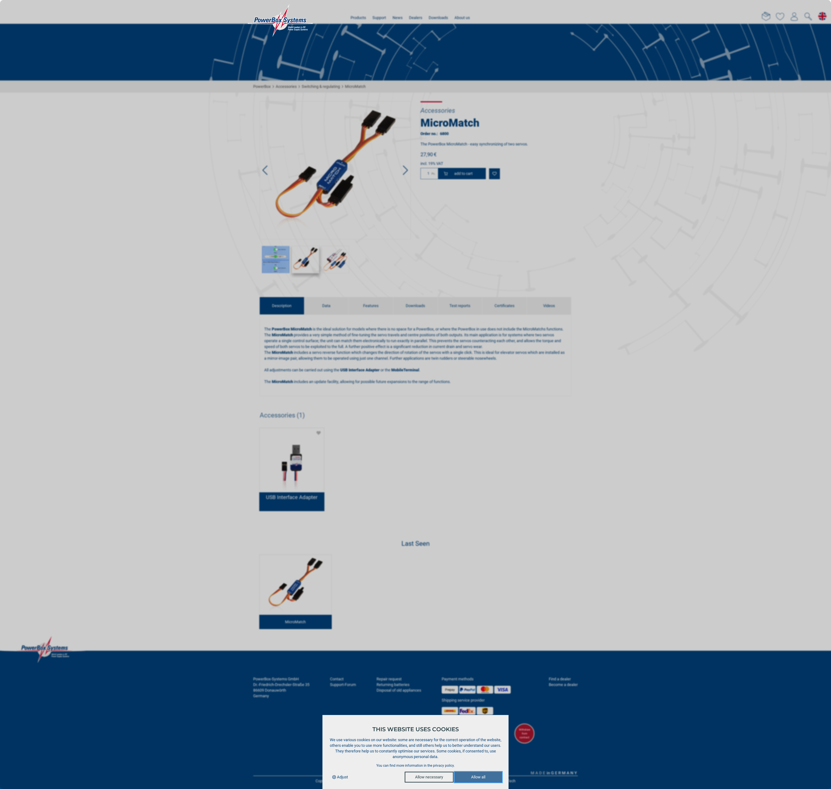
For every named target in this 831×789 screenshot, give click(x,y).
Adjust (342, 777)
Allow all (478, 777)
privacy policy (443, 765)
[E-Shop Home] (280, 12)
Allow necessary (429, 777)
